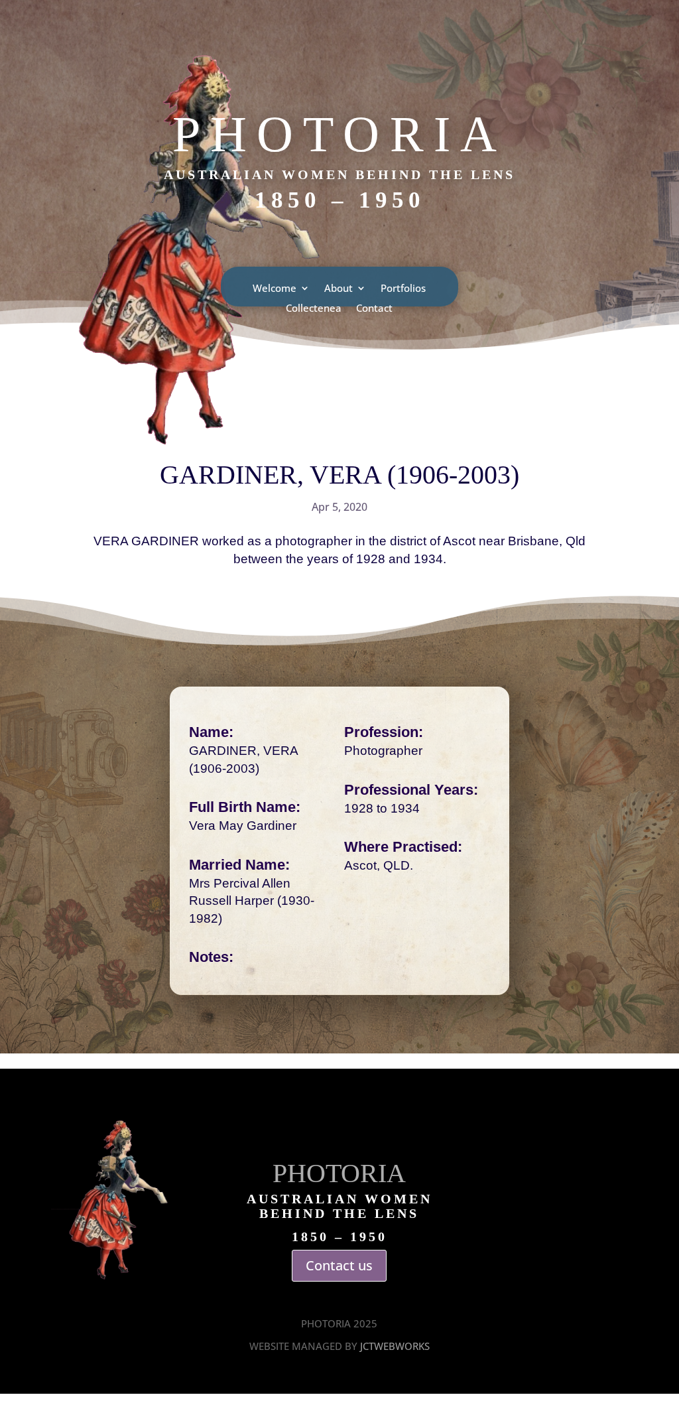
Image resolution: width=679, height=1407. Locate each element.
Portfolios (403, 289)
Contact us (339, 1265)
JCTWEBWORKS (395, 1346)
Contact (374, 308)
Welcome (274, 289)
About (338, 289)
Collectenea (313, 308)
